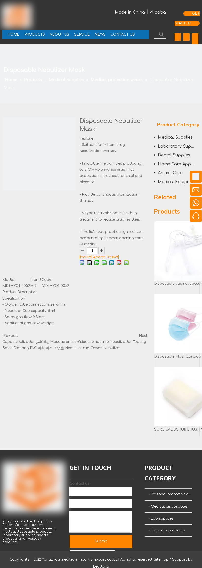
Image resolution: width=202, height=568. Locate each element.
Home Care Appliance (179, 164)
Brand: (36, 280)
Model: (8, 280)
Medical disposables (169, 506)
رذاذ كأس (42, 342)
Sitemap (161, 559)
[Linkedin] (186, 37)
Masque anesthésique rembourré (79, 342)
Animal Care (170, 173)
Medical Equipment (177, 182)
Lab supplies (162, 518)
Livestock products (168, 530)
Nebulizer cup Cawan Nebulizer (92, 348)
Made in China (130, 12)
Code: (47, 280)
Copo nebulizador (18, 342)
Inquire (86, 257)
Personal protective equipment (171, 494)
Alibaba (158, 12)
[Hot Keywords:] (161, 34)
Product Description (20, 292)
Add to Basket (105, 257)
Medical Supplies (175, 137)
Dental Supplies (174, 155)
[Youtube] (195, 37)
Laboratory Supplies (179, 146)
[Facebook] (178, 37)
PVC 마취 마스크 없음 (47, 348)
